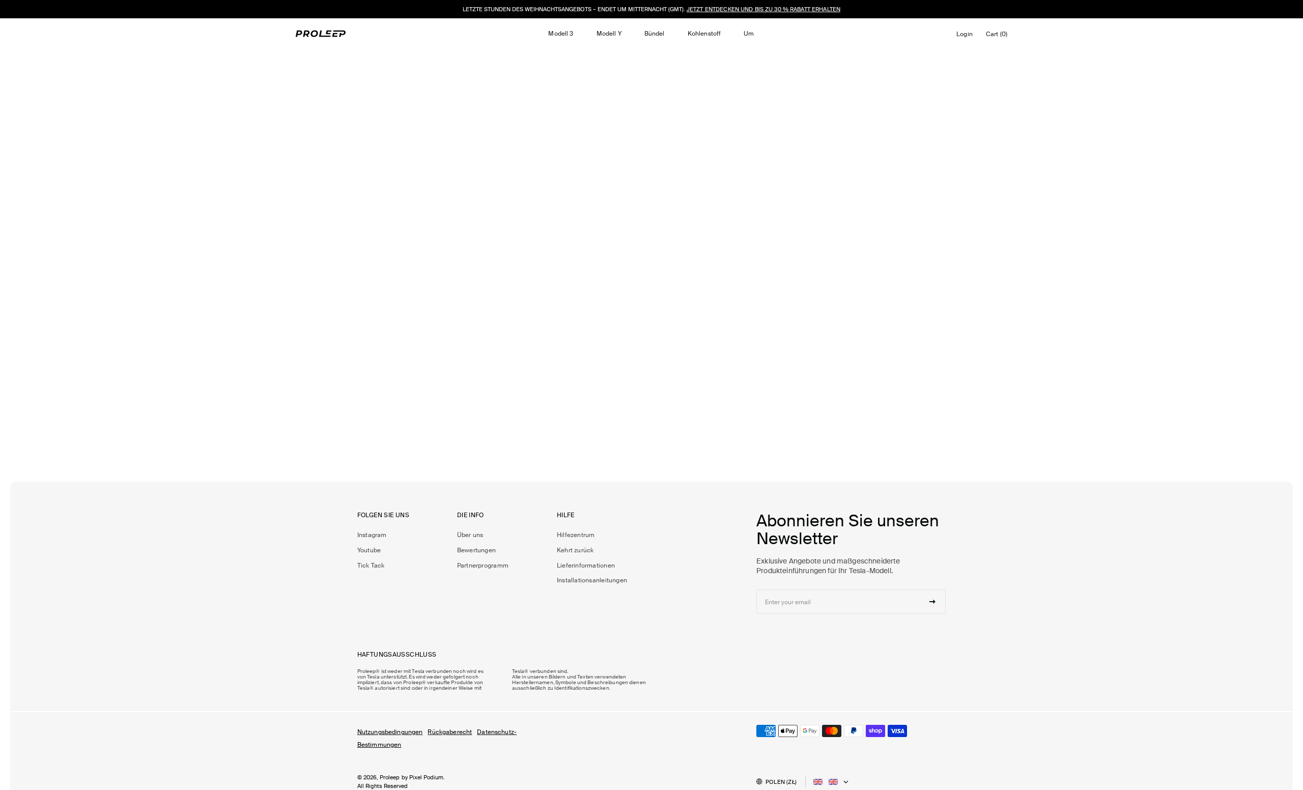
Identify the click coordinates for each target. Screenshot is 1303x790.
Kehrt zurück (575, 550)
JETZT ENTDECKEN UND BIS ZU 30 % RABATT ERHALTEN (763, 9)
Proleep (390, 777)
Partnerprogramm (482, 565)
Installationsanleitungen (592, 580)
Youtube (369, 550)
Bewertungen (476, 550)
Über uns (470, 535)
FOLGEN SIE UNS (383, 515)
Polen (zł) (781, 781)
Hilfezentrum (576, 535)
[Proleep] (320, 33)
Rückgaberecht (450, 732)
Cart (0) (998, 36)
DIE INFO (470, 515)
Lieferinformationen (586, 565)
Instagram (372, 535)
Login (966, 36)
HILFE (566, 515)
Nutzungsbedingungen (390, 732)
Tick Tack (371, 565)
